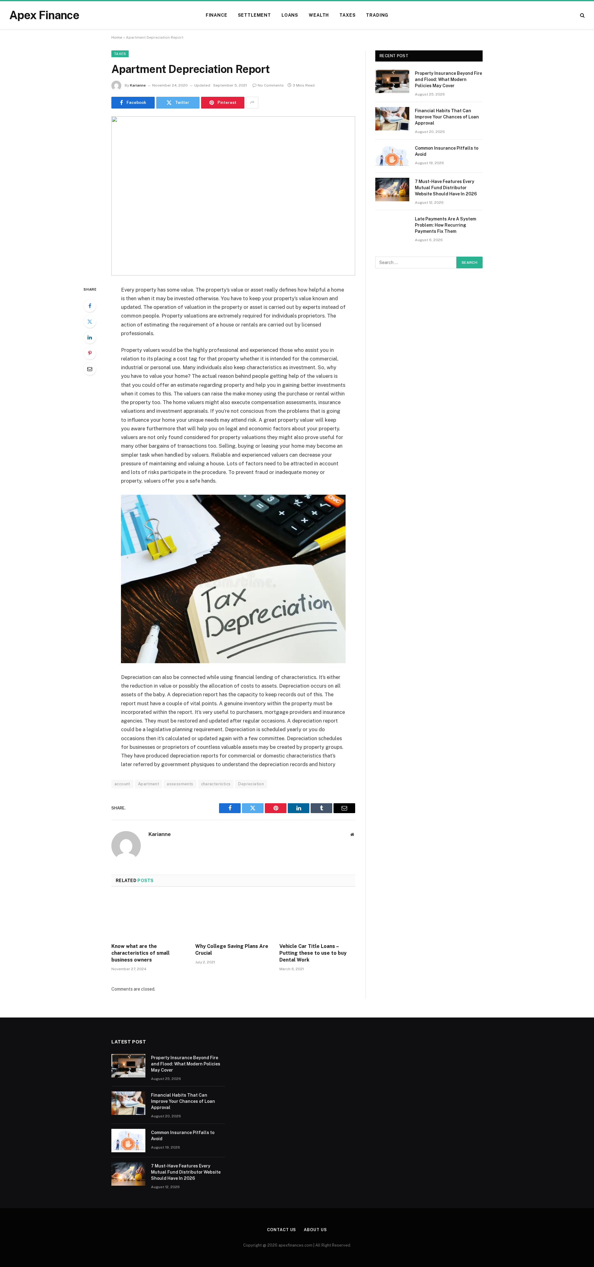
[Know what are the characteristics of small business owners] (149, 916)
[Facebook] (90, 306)
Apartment (148, 784)
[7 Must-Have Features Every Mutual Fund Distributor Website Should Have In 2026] (392, 189)
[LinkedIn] (90, 337)
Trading (377, 15)
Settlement (254, 15)
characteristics (216, 784)
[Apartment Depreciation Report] (233, 195)
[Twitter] (90, 321)
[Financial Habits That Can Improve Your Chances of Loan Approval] (392, 118)
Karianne (138, 85)
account (122, 784)
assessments (180, 784)
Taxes (347, 15)
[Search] (582, 15)
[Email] (90, 369)
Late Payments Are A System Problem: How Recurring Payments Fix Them (445, 225)
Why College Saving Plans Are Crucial (231, 949)
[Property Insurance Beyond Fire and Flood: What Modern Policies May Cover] (392, 81)
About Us (315, 1229)
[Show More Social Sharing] (252, 103)
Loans (290, 15)
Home (116, 37)
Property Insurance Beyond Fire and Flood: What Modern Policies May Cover (448, 79)
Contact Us (281, 1229)
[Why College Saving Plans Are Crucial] (233, 916)
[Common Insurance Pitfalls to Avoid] (392, 156)
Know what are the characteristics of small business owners (140, 953)
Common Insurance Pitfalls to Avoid (446, 151)
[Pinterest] (90, 353)
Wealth (319, 15)
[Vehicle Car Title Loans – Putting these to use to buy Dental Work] (317, 916)
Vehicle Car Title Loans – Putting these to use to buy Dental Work (312, 953)
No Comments (271, 85)
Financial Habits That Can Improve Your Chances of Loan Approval (447, 117)
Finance (216, 15)
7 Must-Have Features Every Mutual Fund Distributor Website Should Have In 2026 (446, 187)
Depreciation (251, 784)
